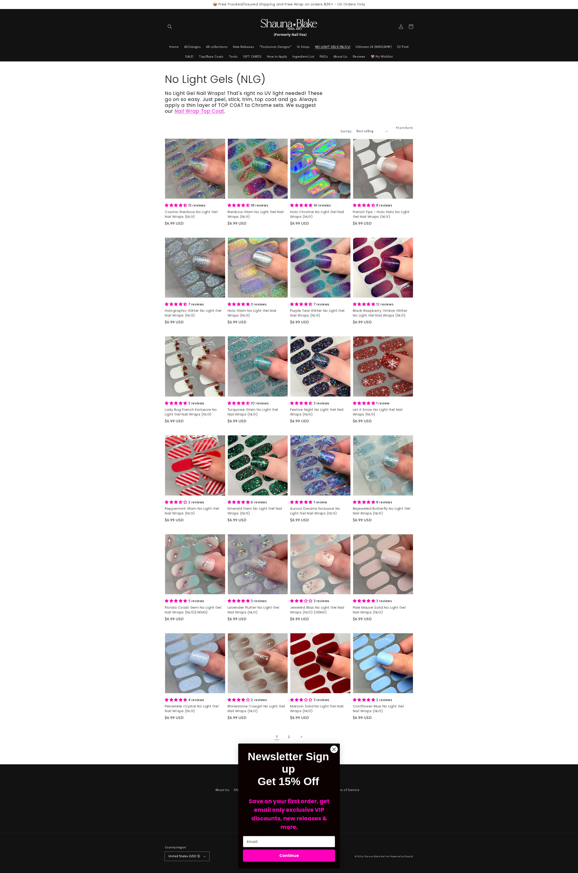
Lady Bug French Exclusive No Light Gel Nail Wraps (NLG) (191, 412)
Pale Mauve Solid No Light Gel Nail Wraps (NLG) (379, 610)
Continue (289, 855)
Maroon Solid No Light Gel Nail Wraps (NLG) (317, 708)
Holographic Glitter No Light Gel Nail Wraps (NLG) (193, 313)
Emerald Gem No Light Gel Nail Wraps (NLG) (255, 511)
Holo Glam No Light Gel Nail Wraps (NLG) (252, 313)
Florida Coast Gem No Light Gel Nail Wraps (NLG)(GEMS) (193, 610)
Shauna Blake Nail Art (377, 856)
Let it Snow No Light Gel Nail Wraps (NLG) (378, 412)
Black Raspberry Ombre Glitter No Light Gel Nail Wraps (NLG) (380, 313)
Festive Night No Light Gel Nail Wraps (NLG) (316, 412)
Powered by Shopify (401, 856)
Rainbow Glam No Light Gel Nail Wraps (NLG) (256, 214)
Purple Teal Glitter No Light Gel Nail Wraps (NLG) (317, 313)
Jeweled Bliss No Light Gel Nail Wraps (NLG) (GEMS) (317, 610)
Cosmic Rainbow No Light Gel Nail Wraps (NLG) (191, 214)
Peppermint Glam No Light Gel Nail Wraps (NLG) (192, 511)
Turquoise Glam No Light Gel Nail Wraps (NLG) (253, 412)
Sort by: (346, 131)
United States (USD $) (184, 856)
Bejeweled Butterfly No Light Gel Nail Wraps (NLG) (381, 511)
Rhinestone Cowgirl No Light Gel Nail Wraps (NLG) (256, 708)
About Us (222, 790)
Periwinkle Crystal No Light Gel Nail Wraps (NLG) (192, 708)
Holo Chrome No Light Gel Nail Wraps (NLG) (317, 214)
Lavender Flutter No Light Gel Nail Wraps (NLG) (253, 610)
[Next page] (301, 737)
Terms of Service (346, 790)
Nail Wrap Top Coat (199, 111)
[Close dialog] (334, 749)
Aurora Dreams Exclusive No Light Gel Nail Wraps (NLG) (315, 511)
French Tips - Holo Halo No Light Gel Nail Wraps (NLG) (381, 214)
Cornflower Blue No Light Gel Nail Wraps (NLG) (378, 708)
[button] (170, 27)
